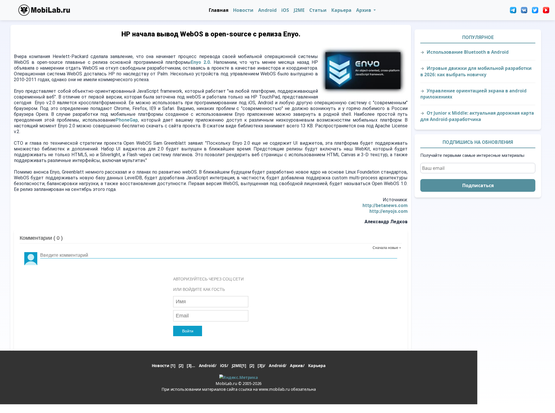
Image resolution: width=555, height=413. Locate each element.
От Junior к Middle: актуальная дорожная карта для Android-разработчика (477, 116)
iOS (285, 10)
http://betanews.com (385, 205)
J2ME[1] (239, 365)
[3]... (191, 365)
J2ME (299, 10)
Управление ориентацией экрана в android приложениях (473, 94)
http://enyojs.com (388, 211)
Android (267, 10)
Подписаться (478, 185)
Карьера (341, 10)
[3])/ (261, 365)
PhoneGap (127, 120)
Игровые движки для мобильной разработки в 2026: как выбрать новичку (476, 71)
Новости (243, 10)
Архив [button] (364, 10)
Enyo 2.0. (201, 62)
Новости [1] (163, 365)
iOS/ (224, 365)
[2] (181, 365)
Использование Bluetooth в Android (468, 52)
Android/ (208, 365)
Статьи (318, 10)
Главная (218, 10)
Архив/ (297, 365)
